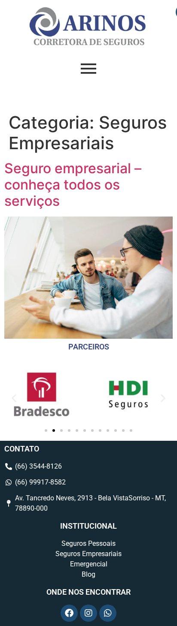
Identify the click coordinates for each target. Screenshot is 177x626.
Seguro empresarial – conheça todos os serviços (72, 185)
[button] (14, 397)
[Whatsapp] (107, 613)
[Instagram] (88, 613)
